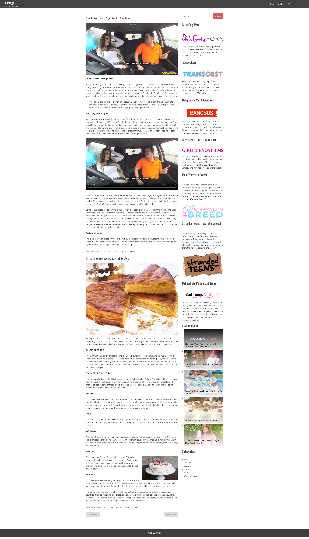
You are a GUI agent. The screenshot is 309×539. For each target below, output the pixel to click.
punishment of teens (201, 311)
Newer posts (171, 515)
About (186, 459)
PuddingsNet (113, 251)
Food (186, 473)
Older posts (92, 515)
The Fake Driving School (100, 102)
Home (272, 3)
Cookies (135, 507)
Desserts (187, 466)
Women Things (190, 476)
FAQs (290, 3)
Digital (131, 251)
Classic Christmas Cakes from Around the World (107, 258)
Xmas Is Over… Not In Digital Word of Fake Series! (108, 18)
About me (281, 3)
